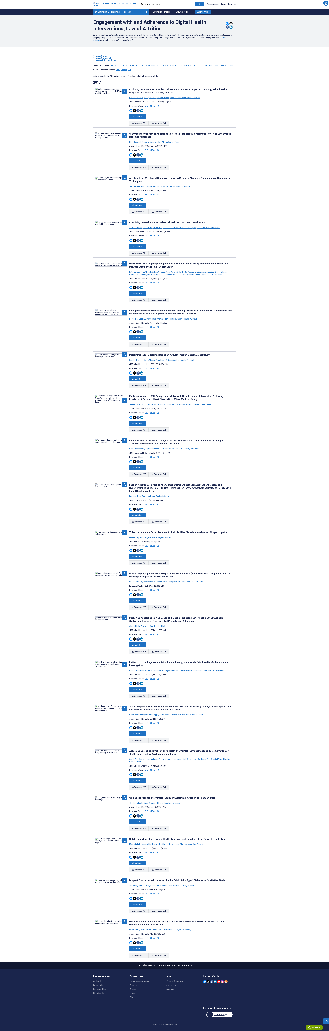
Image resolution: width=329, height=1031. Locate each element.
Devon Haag (158, 228)
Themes (133, 989)
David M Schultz (173, 274)
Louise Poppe (153, 715)
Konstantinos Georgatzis (204, 272)
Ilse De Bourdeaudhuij (194, 715)
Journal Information (161, 12)
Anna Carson (180, 228)
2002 (232, 65)
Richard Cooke (164, 803)
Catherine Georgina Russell (161, 759)
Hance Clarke (201, 670)
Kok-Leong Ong (203, 759)
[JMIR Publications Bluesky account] (204, 981)
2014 (185, 65)
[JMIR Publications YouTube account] (218, 981)
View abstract (137, 116)
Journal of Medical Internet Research (114, 12)
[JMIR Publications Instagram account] (222, 981)
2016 (174, 65)
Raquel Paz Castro (137, 319)
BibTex (124, 70)
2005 (227, 65)
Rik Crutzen (148, 228)
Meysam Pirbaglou (172, 670)
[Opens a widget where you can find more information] (314, 1028)
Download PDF (140, 123)
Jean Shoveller (203, 228)
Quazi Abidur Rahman (138, 670)
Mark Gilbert (214, 228)
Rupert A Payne (192, 404)
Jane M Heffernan (188, 670)
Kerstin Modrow (149, 582)
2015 (179, 65)
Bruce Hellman (220, 272)
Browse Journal (183, 12)
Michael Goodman (182, 449)
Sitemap (170, 989)
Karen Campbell (179, 759)
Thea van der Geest (178, 98)
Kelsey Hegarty (185, 930)
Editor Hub (98, 985)
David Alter (163, 844)
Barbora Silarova (178, 404)
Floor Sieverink (135, 142)
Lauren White (146, 844)
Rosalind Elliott (216, 759)
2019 (158, 65)
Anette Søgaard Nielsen (161, 537)
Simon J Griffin (205, 404)
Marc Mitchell (134, 844)
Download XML (160, 123)
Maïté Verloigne (179, 715)
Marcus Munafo (183, 186)
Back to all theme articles (105, 60)
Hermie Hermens (193, 98)
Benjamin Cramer (163, 496)
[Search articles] (199, 4)
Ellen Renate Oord (164, 885)
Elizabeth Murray (197, 582)
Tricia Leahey (174, 844)
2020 (153, 65)
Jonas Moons (149, 360)
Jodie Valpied (146, 930)
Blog (132, 997)
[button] (326, 3)
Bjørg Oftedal (188, 885)
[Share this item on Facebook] (227, 27)
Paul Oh (155, 844)
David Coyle (157, 186)
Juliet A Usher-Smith (138, 404)
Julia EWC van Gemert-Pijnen (168, 142)
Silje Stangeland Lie (137, 885)
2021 (148, 65)
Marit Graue (177, 885)
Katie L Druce (134, 272)
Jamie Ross (185, 582)
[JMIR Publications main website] (115, 4)
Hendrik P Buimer (136, 98)
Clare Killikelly (134, 626)
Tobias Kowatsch (175, 319)
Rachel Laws (191, 759)
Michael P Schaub (189, 319)
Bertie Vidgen (188, 272)
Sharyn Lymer (144, 759)
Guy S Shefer (165, 404)
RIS (129, 70)
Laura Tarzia (134, 930)
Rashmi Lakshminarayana (140, 274)
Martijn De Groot (187, 360)
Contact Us (171, 985)
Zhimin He (144, 626)
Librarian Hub (99, 993)
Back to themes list (102, 58)
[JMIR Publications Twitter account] (208, 981)
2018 (164, 65)
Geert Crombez (165, 715)
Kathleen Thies (135, 496)
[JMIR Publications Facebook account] (211, 981)
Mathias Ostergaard (149, 803)
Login (223, 4)
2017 (169, 65)
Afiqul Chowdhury (158, 274)
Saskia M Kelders (148, 142)
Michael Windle (167, 449)
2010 (206, 65)
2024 (132, 65)
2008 (216, 65)
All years (114, 65)
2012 (195, 65)
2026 (122, 65)
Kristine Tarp (134, 537)
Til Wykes (164, 626)
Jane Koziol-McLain (160, 930)
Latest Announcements (140, 981)
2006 (222, 65)
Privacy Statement (174, 981)
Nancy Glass (173, 930)
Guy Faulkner (198, 844)
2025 (127, 65)
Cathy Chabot (169, 228)
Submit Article (203, 12)
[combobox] (172, 4)
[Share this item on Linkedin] (231, 27)
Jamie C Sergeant (202, 274)
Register (232, 4)
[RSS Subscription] (226, 981)
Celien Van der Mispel (138, 715)
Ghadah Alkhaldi (136, 582)
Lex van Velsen (163, 98)
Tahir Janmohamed (156, 670)
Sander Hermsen (136, 360)
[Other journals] (146, 12)
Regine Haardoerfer (153, 449)
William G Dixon (216, 274)
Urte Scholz (175, 803)
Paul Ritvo (220, 670)
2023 (137, 65)
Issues (133, 993)
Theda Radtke (135, 803)
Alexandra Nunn (136, 228)
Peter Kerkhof (161, 360)
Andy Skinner (146, 186)
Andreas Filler (162, 319)
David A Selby (176, 272)
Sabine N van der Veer (161, 272)
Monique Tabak (150, 98)
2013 (190, 65)
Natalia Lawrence (169, 186)
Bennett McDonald (137, 449)
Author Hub (98, 981)
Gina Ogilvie (191, 228)
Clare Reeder (155, 626)
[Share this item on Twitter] (231, 23)
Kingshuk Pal (174, 582)
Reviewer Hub (99, 989)
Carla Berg (194, 449)
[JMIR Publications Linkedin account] (215, 981)
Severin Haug (150, 319)
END (118, 70)
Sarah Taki (133, 759)
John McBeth (146, 272)
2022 (143, 65)
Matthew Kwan (186, 844)
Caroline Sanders (187, 274)
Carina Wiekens (173, 360)
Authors (133, 985)
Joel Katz (211, 670)
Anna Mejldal (145, 537)
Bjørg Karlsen (151, 885)
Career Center (213, 4)
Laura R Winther (153, 404)
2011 (201, 65)
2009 (211, 65)
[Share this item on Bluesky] (227, 23)
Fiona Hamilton (162, 582)
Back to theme (100, 56)
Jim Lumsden (135, 186)
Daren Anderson (149, 496)
